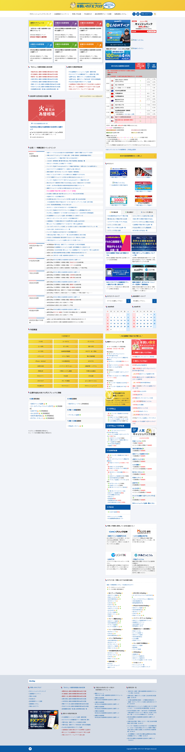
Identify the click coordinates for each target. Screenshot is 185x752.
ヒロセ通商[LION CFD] (114, 494)
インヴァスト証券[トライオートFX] (119, 419)
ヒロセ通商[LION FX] (115, 421)
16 (107, 323)
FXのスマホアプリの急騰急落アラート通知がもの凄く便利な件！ (64, 169)
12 (118, 320)
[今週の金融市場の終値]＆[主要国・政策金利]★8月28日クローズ (69, 252)
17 (111, 323)
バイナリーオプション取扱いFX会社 (143, 222)
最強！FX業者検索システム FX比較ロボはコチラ (120, 585)
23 (107, 326)
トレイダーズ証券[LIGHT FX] (117, 386)
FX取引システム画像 (66, 371)
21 (124, 323)
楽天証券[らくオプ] (138, 626)
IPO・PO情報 (65, 381)
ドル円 (41, 341)
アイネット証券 (74, 415)
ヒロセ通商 (140, 405)
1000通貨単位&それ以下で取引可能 (118, 216)
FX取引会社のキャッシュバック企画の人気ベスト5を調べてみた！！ (65, 240)
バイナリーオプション (65, 366)
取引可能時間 (91, 356)
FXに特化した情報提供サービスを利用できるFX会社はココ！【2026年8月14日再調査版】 (70, 213)
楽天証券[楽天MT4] (138, 603)
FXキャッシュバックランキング (37, 691)
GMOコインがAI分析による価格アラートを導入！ (60, 163)
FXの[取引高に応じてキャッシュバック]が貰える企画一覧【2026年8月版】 (66, 199)
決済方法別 (40, 366)
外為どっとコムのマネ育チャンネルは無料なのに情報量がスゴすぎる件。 (66, 174)
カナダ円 (40, 351)
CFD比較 (90, 376)
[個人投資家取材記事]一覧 (51, 89)
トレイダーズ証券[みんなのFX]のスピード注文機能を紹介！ (62, 232)
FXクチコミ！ (66, 386)
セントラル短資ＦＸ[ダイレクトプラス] (143, 496)
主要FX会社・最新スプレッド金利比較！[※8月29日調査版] (69, 244)
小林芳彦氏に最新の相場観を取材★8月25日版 (44, 82)
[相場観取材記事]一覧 (37, 89)
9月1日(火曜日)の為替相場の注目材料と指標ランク (66, 272)
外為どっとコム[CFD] (114, 367)
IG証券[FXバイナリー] (138, 622)
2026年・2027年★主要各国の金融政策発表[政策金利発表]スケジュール (65, 185)
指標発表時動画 (65, 351)
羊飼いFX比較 (32, 696)
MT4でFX (91, 361)
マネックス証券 (137, 649)
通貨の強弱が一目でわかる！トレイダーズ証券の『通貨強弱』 (63, 172)
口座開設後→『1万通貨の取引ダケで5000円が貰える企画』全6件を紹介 (66, 221)
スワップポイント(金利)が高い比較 (143, 216)
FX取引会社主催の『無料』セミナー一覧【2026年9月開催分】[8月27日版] (66, 235)
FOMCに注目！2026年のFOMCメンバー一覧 (58, 229)
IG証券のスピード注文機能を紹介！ (56, 196)
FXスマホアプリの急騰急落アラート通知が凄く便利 (84, 74)
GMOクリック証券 (37, 404)
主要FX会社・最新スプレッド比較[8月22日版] (82, 77)
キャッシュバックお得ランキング (141, 666)
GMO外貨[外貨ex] (37, 416)
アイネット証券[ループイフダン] (118, 480)
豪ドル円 (90, 346)
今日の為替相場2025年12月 (40, 123)
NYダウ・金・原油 (91, 351)
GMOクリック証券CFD (139, 658)
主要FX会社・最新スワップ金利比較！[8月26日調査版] (85, 79)
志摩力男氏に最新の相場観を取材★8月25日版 (44, 79)
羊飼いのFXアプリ (146, 14)
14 (124, 320)
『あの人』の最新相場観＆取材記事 (74, 687)
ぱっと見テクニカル (91, 381)
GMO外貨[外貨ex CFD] (114, 502)
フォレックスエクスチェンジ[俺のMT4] (143, 599)
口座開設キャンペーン (35, 693)
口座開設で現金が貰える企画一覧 (142, 224)
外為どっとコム (114, 417)
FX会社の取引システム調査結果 (142, 227)
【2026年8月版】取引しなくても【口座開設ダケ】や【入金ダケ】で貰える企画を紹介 (76, 250)
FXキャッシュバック (91, 386)
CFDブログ (40, 381)
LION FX (110, 603)
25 (114, 326)
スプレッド (40, 356)
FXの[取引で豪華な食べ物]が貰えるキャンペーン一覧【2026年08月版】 (65, 193)
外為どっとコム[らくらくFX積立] (117, 376)
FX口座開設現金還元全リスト (115, 518)
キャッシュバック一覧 (138, 665)
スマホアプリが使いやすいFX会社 (117, 222)
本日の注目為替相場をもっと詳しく (131, 156)
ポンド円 (65, 346)
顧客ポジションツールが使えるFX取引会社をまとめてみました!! (64, 188)
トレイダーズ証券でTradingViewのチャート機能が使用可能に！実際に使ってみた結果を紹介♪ (72, 166)
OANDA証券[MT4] (137, 601)
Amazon (110, 663)
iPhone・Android (41, 361)
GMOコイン (111, 496)
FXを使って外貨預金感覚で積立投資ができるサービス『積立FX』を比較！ (66, 237)
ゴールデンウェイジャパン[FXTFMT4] (143, 595)
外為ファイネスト (113, 365)
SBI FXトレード (74, 404)
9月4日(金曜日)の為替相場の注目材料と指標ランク (66, 309)
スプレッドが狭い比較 (114, 224)
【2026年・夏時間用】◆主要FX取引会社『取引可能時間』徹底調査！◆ (66, 161)
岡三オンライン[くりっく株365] (118, 487)
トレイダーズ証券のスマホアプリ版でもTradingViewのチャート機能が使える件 (68, 180)
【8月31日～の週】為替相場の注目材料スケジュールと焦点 (68, 255)
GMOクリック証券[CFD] (114, 493)
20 (121, 323)
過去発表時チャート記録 (35, 701)
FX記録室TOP (66, 336)
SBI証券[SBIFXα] (112, 500)
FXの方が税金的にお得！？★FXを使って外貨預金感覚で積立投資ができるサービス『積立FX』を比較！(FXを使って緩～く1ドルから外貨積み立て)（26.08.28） (142, 712)
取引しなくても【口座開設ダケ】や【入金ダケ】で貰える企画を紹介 (65, 224)
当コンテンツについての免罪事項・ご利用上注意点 (121, 149)
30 (107, 329)
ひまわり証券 (113, 512)
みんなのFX (35, 413)
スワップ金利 (66, 356)
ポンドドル (91, 341)
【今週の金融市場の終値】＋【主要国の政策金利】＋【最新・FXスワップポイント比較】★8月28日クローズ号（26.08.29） (142, 702)
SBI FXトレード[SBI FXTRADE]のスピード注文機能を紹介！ (62, 207)
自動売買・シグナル (91, 366)
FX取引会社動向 (90, 371)
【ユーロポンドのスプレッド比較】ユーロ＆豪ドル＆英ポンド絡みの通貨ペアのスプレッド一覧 (72, 226)
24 (111, 326)
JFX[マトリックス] (114, 438)
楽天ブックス (111, 667)
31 (151, 326)
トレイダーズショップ (113, 665)
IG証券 (109, 445)
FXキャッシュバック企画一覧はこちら (143, 503)
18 (114, 323)
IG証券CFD (135, 654)
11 (114, 320)
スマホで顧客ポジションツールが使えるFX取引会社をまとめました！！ (66, 177)
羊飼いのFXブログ (35, 687)
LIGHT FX (34, 411)
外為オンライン (74, 426)
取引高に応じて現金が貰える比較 (117, 219)
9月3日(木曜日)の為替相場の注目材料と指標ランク (66, 297)
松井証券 (110, 498)
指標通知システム (34, 704)
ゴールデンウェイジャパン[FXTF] (42, 406)
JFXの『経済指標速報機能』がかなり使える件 (59, 204)
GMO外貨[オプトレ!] (138, 624)
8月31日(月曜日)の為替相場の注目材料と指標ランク (67, 259)
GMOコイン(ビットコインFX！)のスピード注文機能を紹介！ (63, 218)
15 (128, 320)
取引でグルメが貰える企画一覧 (117, 227)
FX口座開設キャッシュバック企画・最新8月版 (82, 72)
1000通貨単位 (66, 361)
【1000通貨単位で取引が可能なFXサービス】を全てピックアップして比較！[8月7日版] (70, 202)
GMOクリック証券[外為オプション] (142, 620)
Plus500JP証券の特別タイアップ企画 (80, 82)
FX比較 (66, 376)
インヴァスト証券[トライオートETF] (142, 660)
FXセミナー (40, 376)
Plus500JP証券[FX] (115, 443)
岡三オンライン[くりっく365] (117, 491)
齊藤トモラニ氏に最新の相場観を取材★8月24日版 (45, 84)
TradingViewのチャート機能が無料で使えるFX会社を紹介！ (63, 158)
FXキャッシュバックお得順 (115, 516)
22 (128, 323)
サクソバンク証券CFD (138, 656)
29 (128, 326)
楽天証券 (135, 647)
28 (124, 326)
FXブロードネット (37, 418)
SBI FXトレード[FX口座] (115, 361)
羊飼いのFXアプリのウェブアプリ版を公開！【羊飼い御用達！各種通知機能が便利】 (69, 155)
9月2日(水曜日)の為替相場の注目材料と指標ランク (66, 282)
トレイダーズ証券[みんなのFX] (118, 382)
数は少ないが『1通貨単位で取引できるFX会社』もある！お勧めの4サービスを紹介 (69, 183)
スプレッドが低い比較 (114, 230)
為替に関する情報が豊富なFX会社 (142, 219)
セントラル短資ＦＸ (113, 626)
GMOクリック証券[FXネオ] (117, 476)
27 (121, 326)
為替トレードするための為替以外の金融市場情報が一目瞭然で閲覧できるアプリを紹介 (70, 152)
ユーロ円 (40, 346)
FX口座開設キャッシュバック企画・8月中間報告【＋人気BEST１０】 (65, 215)
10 (111, 320)
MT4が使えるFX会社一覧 (140, 230)
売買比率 (40, 371)
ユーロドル (66, 341)
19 (118, 323)
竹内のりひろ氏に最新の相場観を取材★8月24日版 (45, 87)
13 (121, 320)
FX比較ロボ (40, 386)
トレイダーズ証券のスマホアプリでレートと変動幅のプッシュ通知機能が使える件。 (69, 210)
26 (118, 326)
